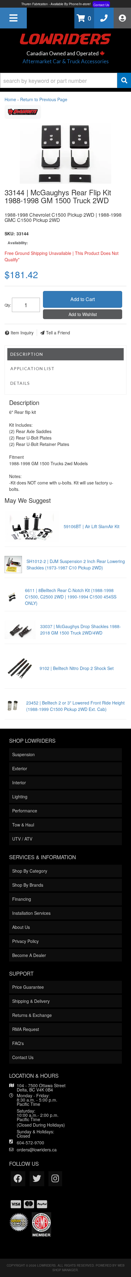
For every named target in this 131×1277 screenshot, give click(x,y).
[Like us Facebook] (18, 1178)
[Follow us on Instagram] (55, 1178)
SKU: (10, 233)
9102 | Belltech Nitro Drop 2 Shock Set (77, 668)
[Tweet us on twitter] (37, 1178)
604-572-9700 (30, 1142)
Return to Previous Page (43, 99)
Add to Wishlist (83, 314)
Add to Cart (82, 299)
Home (10, 99)
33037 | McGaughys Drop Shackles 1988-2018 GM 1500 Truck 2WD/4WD (80, 629)
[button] (65, 80)
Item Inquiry (22, 332)
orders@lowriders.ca (37, 1149)
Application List (32, 368)
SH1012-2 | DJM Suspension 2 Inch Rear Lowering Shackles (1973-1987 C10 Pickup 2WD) (76, 564)
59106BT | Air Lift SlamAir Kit (91, 526)
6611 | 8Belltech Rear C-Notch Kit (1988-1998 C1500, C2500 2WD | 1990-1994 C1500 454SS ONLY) (70, 596)
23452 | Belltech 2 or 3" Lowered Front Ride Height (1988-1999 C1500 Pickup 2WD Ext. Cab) (75, 706)
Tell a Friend (58, 332)
